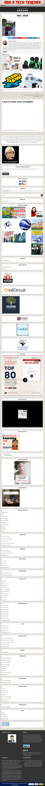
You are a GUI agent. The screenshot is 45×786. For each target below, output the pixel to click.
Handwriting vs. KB (5, 666)
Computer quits (5, 690)
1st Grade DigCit (5, 607)
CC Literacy (4, 563)
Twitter (10, 37)
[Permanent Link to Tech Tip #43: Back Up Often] (32, 80)
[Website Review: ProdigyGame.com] (8, 213)
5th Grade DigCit (5, 615)
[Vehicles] (37, 225)
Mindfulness (4, 522)
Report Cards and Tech (6, 545)
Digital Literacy (5, 512)
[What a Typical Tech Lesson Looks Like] (37, 249)
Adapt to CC (4, 580)
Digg (31, 37)
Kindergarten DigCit (5, 620)
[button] (20, 423)
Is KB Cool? (4, 668)
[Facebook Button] (19, 10)
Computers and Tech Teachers (8, 640)
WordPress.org (5, 718)
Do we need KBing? (6, 664)
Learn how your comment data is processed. (26, 130)
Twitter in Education (5, 644)
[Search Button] (27, 10)
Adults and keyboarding (6, 660)
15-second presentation (6, 680)
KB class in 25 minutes (6, 672)
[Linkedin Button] (23, 10)
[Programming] (37, 237)
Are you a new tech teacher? (7, 638)
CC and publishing (5, 591)
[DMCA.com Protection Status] (5, 725)
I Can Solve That (5, 692)
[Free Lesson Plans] (37, 213)
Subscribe (6, 174)
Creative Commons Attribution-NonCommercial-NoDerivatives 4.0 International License (32, 754)
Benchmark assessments (7, 538)
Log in (3, 712)
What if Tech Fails (5, 700)
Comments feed (5, 716)
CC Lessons (4, 560)
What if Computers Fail (6, 698)
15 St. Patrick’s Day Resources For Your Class (31, 71)
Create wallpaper (5, 652)
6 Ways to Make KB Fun (6, 658)
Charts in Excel (5, 625)
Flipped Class (4, 516)
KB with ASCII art (5, 674)
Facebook (14, 37)
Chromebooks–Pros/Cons (7, 575)
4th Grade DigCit (5, 613)
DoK (3, 514)
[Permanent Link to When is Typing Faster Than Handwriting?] (12, 63)
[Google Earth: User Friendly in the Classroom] (25, 225)
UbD (3, 530)
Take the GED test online (7, 267)
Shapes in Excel (5, 630)
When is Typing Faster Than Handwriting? (10, 71)
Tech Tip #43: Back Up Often (27, 89)
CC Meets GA (5, 565)
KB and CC (4, 670)
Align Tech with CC (5, 583)
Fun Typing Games (5, 260)
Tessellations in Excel (6, 632)
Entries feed (4, 714)
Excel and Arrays (5, 628)
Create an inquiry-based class (7, 642)
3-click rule (4, 688)
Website (5, 51)
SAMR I (3, 526)
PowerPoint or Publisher (6, 682)
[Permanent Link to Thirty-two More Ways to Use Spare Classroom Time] (12, 80)
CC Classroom (5, 595)
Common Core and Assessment (8, 543)
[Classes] (20, 213)
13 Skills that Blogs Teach (7, 550)
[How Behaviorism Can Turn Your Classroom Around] (8, 237)
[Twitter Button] (18, 10)
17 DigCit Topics (5, 605)
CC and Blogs (4, 587)
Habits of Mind (5, 520)
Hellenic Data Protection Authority (9, 777)
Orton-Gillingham (5, 524)
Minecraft (4, 694)
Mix (39, 37)
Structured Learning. (34, 142)
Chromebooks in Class (6, 573)
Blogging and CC (5, 555)
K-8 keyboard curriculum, (33, 139)
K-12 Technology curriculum (22, 139)
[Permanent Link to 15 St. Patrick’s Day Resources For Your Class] (32, 63)
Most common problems (6, 696)
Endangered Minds (5, 567)
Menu (4, 5)
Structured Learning (6, 706)
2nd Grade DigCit (5, 609)
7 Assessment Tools (6, 536)
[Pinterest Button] (21, 10)
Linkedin (35, 37)
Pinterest (19, 37)
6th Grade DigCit (5, 618)
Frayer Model (4, 518)
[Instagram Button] (25, 10)
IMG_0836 (22, 15)
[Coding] (8, 225)
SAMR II (3, 528)
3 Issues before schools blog (7, 553)
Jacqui (14, 41)
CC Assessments (5, 540)
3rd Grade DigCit (5, 611)
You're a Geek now (5, 646)
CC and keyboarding (6, 589)
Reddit (24, 37)
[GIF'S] (20, 237)
